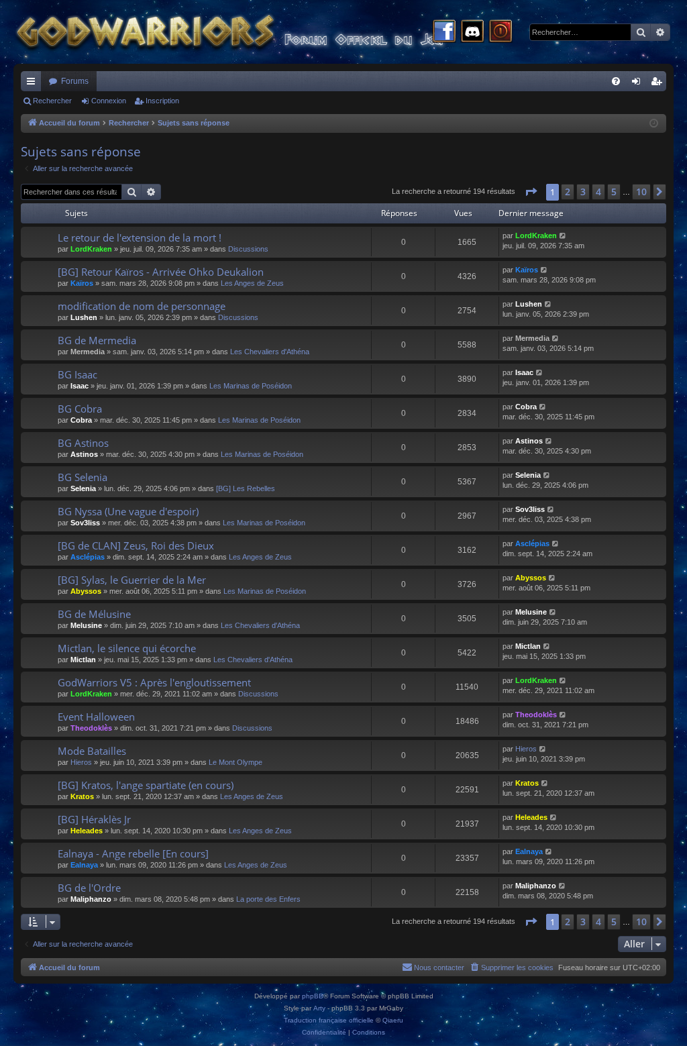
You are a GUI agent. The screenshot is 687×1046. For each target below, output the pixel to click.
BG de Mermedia (97, 340)
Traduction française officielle (329, 1020)
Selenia (83, 488)
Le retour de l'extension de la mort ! (139, 237)
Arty (319, 1008)
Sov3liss (85, 523)
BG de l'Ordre (89, 887)
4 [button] (598, 191)
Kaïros (81, 283)
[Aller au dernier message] (563, 236)
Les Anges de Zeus (252, 283)
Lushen (83, 317)
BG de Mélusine (94, 614)
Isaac (79, 386)
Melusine (86, 625)
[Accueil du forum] (254, 32)
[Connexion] (500, 32)
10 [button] (641, 191)
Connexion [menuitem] (638, 83)
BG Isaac (77, 374)
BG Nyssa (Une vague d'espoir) (128, 511)
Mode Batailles (92, 750)
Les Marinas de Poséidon (250, 386)
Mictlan (83, 660)
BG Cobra (80, 408)
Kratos (82, 796)
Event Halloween (96, 716)
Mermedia (87, 352)
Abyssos (85, 591)
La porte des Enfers (268, 899)
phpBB (312, 996)
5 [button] (614, 191)
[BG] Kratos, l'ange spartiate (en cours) (145, 785)
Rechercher (52, 101)
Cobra (81, 420)
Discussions (248, 249)
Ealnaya (84, 865)
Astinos (84, 454)
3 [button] (583, 191)
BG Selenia (82, 477)
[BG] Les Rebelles (245, 488)
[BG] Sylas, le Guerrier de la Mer (132, 579)
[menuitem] (616, 81)
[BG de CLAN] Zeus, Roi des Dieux (136, 545)
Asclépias (87, 557)
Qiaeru (392, 1020)
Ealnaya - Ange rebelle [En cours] (133, 853)
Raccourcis (33, 83)
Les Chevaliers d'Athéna (269, 352)
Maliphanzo (90, 899)
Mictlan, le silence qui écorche (127, 648)
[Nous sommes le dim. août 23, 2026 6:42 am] (653, 124)
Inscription (162, 101)
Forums (75, 81)
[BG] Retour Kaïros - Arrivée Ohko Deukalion (161, 271)
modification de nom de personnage (141, 306)
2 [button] (567, 191)
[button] (531, 192)
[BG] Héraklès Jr (94, 819)
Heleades (86, 831)
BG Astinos (83, 443)
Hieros (81, 762)
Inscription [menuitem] (658, 83)
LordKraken (91, 249)
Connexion (108, 101)
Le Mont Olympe (235, 762)
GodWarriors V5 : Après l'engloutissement (154, 682)
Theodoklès (91, 728)
